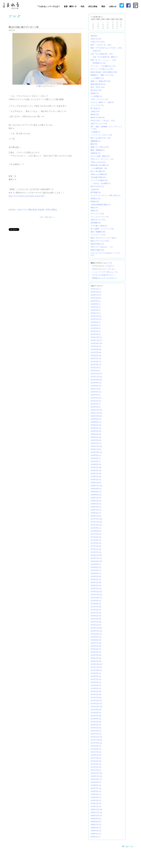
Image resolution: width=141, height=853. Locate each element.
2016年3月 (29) (96, 582)
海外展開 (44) (95, 223)
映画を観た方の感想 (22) (100, 165)
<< (92, 17)
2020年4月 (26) (96, 434)
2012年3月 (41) (96, 728)
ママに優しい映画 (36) (99, 226)
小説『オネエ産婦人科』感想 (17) (105, 57)
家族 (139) (94, 208)
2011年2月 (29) (96, 767)
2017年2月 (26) (96, 549)
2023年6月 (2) (95, 322)
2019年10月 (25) (96, 452)
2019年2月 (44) (96, 477)
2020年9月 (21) (96, 419)
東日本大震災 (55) (97, 244)
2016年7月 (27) (96, 570)
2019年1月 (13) (96, 480)
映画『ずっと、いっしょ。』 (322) (103, 60)
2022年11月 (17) (96, 340)
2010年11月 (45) (96, 776)
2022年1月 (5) (95, 371)
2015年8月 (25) (96, 604)
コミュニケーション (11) (100, 217)
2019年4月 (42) (96, 470)
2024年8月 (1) (95, 304)
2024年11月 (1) (96, 295)
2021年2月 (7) (95, 404)
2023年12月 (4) (96, 316)
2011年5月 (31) (96, 758)
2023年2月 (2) (95, 334)
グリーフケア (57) (97, 105)
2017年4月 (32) (96, 543)
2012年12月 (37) (96, 701)
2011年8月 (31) (96, 749)
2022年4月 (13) (96, 362)
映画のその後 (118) (98, 117)
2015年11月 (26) (96, 595)
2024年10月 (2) (96, 298)
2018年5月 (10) (96, 504)
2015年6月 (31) (96, 610)
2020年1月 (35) (96, 443)
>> (102, 17)
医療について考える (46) (100, 147)
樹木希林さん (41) (99, 63)
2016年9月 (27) (96, 564)
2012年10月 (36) (96, 707)
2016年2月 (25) (96, 586)
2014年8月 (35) (96, 640)
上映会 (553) (95, 111)
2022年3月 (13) (96, 365)
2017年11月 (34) (96, 522)
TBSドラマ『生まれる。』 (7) (101, 247)
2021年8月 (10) (96, 386)
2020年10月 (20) (96, 416)
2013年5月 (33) (96, 685)
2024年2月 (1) (95, 310)
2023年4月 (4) (95, 328)
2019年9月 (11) (96, 455)
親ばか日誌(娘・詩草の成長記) (45, 210)
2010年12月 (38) (96, 773)
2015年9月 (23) (96, 601)
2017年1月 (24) (96, 552)
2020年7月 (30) (96, 425)
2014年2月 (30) (96, 658)
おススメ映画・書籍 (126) (100, 156)
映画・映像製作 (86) (98, 232)
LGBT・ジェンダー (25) (99, 99)
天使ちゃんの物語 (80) (99, 174)
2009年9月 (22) (96, 819)
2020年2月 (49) (96, 440)
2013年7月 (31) (96, 679)
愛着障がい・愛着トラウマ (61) (102, 75)
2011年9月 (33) (96, 746)
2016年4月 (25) (96, 579)
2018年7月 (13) (96, 498)
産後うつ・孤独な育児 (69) (100, 81)
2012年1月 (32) (96, 734)
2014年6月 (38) (96, 646)
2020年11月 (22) (96, 413)
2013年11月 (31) (96, 667)
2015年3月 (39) (96, 619)
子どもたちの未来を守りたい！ (103, 275)
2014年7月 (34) (96, 643)
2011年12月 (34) (96, 737)
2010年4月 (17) (96, 797)
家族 (30, 210)
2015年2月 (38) (96, 622)
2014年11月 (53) (96, 631)
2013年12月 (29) (96, 664)
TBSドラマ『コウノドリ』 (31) (102, 159)
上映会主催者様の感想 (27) (100, 205)
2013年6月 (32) (96, 682)
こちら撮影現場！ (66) (99, 168)
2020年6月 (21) (96, 428)
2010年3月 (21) (96, 800)
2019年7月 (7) (95, 461)
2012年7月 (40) (96, 716)
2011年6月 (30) (96, 755)
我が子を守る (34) (97, 186)
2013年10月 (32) (96, 670)
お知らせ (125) (96, 39)
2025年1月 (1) (95, 289)
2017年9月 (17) (96, 528)
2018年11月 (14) (96, 486)
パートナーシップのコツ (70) (101, 135)
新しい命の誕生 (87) (98, 171)
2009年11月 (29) (96, 813)
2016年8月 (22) (96, 567)
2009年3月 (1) (95, 837)
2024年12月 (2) (96, 292)
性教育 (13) (95, 93)
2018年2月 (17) (96, 513)
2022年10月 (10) (96, 343)
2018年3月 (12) (96, 510)
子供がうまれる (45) (98, 162)
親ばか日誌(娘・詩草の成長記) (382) (104, 72)
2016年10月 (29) (96, 561)
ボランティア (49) (97, 214)
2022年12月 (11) (96, 337)
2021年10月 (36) (96, 380)
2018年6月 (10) (96, 501)
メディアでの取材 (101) (99, 180)
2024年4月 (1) (95, 307)
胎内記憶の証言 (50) (98, 84)
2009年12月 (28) (96, 809)
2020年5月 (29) (96, 431)
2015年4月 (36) (96, 616)
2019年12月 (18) (96, 446)
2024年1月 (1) (95, 313)
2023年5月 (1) (95, 325)
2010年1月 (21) (96, 806)
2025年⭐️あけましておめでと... (103, 266)
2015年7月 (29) (96, 607)
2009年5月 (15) (96, 831)
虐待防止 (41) (95, 198)
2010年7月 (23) (96, 788)
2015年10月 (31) (96, 598)
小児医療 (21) (95, 132)
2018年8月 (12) (96, 495)
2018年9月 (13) (96, 492)
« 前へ (42, 217)
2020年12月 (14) (96, 410)
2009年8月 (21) (96, 822)
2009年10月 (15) (96, 816)
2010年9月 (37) (96, 782)
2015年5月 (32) (96, 613)
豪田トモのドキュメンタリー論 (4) (103, 238)
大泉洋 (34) (97, 51)
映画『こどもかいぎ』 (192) (101, 45)
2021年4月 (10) (96, 398)
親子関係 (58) (95, 192)
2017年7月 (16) (96, 534)
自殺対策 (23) (95, 153)
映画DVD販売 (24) (97, 250)
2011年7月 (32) (96, 752)
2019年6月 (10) (96, 464)
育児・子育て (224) (98, 87)
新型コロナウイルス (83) (100, 241)
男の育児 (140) (96, 90)
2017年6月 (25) (96, 537)
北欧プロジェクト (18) (99, 124)
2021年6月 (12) (96, 392)
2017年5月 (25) (96, 540)
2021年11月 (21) (96, 377)
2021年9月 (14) (96, 383)
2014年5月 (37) (96, 649)
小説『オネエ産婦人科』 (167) (102, 54)
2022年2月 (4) (95, 368)
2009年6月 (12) (96, 828)
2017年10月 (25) (96, 525)
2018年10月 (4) (96, 489)
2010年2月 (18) (96, 803)
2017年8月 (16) (96, 531)
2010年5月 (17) (96, 794)
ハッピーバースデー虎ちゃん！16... (105, 272)
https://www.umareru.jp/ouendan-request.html (26, 196)
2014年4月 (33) (96, 652)
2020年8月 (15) (96, 422)
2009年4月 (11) (96, 834)
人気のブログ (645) (98, 42)
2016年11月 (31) (96, 558)
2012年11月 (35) (96, 704)
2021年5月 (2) (95, 395)
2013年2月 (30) (96, 694)
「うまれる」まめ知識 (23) (100, 183)
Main (47, 217)
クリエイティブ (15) (98, 235)
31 (117, 28)
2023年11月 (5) (96, 319)
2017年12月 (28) (96, 519)
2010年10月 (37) (96, 779)
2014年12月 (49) (96, 628)
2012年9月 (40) (96, 710)
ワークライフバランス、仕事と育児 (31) (105, 195)
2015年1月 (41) (96, 625)
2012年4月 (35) (96, 725)
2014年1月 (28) (96, 661)
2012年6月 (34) (96, 719)
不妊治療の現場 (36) (98, 177)
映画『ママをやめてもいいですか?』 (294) (106, 48)
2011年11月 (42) (96, 740)
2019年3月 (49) (96, 474)
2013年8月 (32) (96, 676)
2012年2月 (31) (96, 731)
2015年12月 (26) (96, 592)
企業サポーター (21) (98, 220)
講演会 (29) (95, 114)
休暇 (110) (94, 211)
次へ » (52, 217)
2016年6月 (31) (96, 573)
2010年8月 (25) (96, 785)
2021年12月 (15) (96, 374)
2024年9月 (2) (95, 301)
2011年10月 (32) (96, 743)
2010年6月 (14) (96, 791)
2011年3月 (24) (96, 764)
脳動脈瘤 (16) (95, 141)
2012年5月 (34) (96, 722)
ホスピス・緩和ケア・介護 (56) (102, 102)
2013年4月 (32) (96, 688)
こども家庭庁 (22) (97, 78)
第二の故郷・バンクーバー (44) (102, 229)
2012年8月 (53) (96, 713)
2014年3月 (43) (96, 655)
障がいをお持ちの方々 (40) (100, 138)
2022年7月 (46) (96, 352)
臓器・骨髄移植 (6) (98, 150)
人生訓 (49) (95, 189)
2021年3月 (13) (96, 401)
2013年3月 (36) (96, 691)
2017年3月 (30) (96, 546)
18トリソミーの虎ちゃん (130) (102, 69)
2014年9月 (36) (96, 637)
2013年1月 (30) (96, 697)
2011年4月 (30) (96, 761)
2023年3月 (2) (95, 331)
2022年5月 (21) (96, 358)
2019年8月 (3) (95, 458)
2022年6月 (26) (96, 355)
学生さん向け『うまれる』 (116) (102, 120)
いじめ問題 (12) (96, 96)
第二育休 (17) (95, 108)
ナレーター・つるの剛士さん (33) (103, 66)
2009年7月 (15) (96, 825)
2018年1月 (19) (96, 516)
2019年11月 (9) (96, 449)
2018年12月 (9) (96, 483)
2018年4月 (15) (96, 507)
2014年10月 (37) (96, 634)
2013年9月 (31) (96, 673)
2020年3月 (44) (96, 437)
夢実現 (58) (95, 202)
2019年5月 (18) (96, 467)
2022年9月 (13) (96, 346)
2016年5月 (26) (96, 576)
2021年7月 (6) (95, 389)
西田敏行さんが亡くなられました (104, 278)
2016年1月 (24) (96, 589)
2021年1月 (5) (95, 407)
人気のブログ (22, 210)
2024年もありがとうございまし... (104, 269)
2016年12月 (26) (96, 555)
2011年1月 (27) (96, 770)
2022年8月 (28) (96, 349)
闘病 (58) (94, 144)
